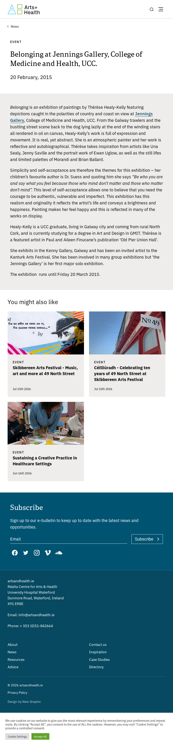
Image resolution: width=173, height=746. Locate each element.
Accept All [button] (40, 736)
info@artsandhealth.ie (31, 614)
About (13, 644)
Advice (13, 666)
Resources (16, 659)
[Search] (151, 9)
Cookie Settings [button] (17, 736)
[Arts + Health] (24, 9)
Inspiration (98, 651)
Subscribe (144, 539)
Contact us (98, 644)
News (12, 651)
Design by (24, 701)
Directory (96, 666)
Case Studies (99, 659)
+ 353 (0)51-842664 (30, 625)
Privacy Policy (17, 692)
